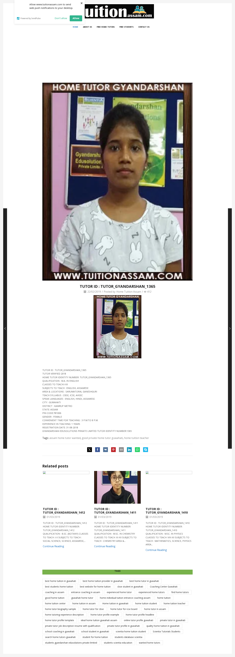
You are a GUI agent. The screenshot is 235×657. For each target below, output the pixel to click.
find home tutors (180, 592)
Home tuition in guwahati (115, 603)
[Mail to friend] (121, 450)
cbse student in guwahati (130, 586)
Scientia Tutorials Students (166, 631)
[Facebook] (98, 450)
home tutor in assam (155, 609)
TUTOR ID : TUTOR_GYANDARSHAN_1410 (167, 510)
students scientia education (118, 642)
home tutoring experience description (64, 614)
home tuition (164, 597)
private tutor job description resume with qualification (72, 625)
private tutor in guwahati (172, 620)
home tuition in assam (84, 603)
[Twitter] (90, 450)
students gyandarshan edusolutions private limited (71, 642)
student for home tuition (95, 637)
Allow (76, 18)
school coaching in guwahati (59, 631)
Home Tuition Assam (128, 291)
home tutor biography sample (60, 609)
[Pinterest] (113, 450)
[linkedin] (129, 450)
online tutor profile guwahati (138, 620)
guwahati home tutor (82, 597)
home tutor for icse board (123, 609)
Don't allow (61, 18)
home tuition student (146, 603)
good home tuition (54, 597)
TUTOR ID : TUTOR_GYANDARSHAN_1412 (64, 510)
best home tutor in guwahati (144, 580)
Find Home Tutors (106, 27)
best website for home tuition (95, 586)
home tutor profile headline (140, 614)
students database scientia (128, 637)
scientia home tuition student (131, 631)
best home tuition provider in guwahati (103, 580)
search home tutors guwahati (60, 637)
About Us (87, 27)
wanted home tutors (149, 642)
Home (75, 27)
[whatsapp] (137, 450)
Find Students (126, 27)
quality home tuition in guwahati (163, 625)
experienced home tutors (152, 592)
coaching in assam (54, 592)
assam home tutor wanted (65, 438)
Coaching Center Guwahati (163, 586)
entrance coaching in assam (85, 592)
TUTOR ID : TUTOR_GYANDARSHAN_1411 (115, 510)
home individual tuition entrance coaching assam (125, 597)
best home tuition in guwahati (60, 580)
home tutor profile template (59, 620)
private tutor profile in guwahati (123, 625)
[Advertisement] (117, 58)
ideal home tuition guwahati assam (99, 620)
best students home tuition (59, 586)
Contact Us (143, 27)
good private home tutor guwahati (102, 438)
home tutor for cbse (93, 609)
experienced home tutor (119, 592)
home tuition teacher (136, 438)
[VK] (106, 450)
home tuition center (55, 603)
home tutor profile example (105, 614)
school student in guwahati (95, 631)
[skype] (144, 450)
